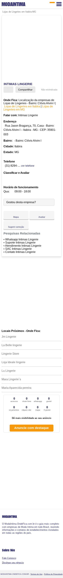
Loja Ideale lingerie (13, 362)
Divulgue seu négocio (13, 562)
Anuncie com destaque (31, 428)
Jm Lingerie (9, 336)
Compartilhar (25, 89)
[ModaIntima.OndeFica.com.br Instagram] (6, 536)
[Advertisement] (31, 49)
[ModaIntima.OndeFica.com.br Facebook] (3, 536)
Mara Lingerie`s (11, 379)
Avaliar (41, 217)
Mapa (16, 217)
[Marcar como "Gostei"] (6, 89)
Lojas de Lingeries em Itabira (22, 106)
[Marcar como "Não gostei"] (11, 89)
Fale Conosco (9, 558)
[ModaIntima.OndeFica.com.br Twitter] (4, 536)
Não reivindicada (49, 90)
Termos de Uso (36, 574)
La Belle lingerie (12, 345)
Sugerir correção (16, 227)
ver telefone (27, 165)
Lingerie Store (10, 353)
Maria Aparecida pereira (16, 387)
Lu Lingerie (9, 370)
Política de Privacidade (53, 574)
